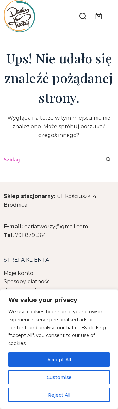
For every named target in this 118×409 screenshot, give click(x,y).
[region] (59, 349)
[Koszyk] (97, 16)
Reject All (59, 395)
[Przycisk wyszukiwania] (108, 159)
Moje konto (18, 273)
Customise (59, 377)
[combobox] (53, 159)
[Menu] (111, 16)
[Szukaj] (82, 16)
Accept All (59, 360)
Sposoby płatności (27, 281)
